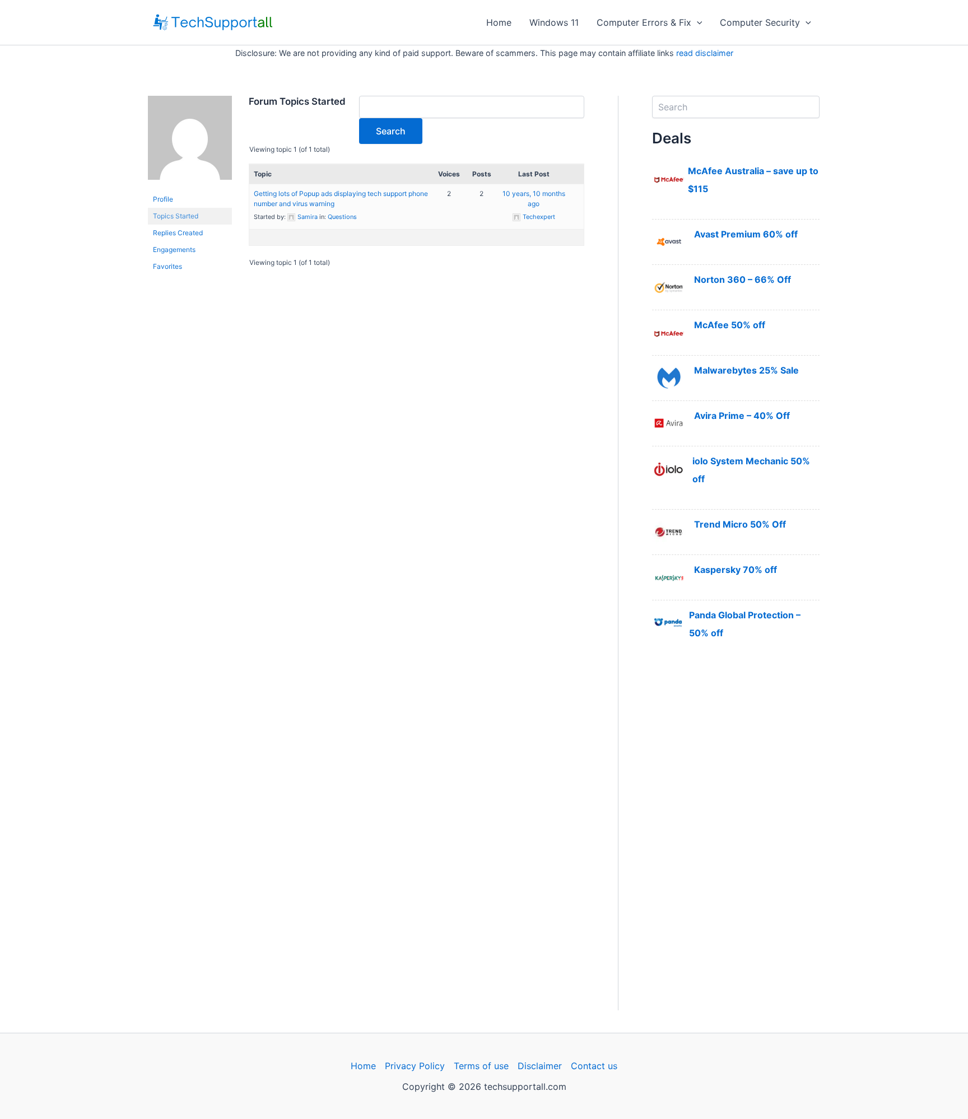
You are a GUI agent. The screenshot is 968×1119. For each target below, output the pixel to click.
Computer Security (760, 22)
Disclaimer (540, 1065)
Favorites (167, 266)
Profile (163, 199)
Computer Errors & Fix (644, 22)
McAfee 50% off (729, 324)
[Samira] (190, 143)
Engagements (174, 249)
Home (498, 22)
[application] (696, 22)
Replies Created (178, 233)
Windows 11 (554, 22)
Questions (342, 217)
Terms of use (481, 1065)
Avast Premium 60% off (746, 234)
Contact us (594, 1065)
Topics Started (175, 216)
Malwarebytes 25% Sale (746, 370)
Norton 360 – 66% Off (742, 279)
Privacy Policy (415, 1065)
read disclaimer (704, 53)
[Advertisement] (736, 842)
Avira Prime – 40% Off (742, 415)
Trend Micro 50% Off (740, 524)
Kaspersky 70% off (735, 569)
